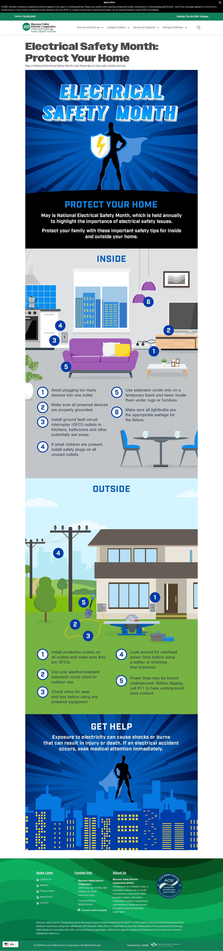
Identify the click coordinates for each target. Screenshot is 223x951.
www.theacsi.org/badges (93, 930)
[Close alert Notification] (220, 2)
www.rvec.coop (86, 895)
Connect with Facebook (92, 910)
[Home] (44, 27)
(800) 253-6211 (85, 905)
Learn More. (119, 912)
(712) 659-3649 (86, 901)
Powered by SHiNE (138, 945)
